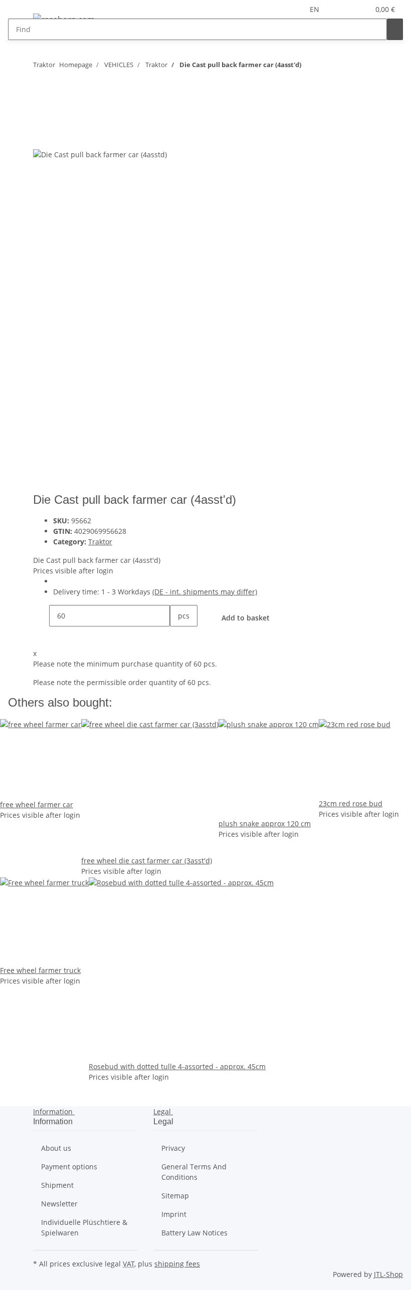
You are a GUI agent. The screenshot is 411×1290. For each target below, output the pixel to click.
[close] (41, 116)
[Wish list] (357, 9)
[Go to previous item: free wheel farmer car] (327, 67)
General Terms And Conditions (194, 1172)
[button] (341, 9)
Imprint (173, 1214)
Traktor (100, 541)
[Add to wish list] (59, 137)
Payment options (69, 1166)
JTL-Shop (388, 1274)
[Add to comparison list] (41, 137)
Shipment (57, 1185)
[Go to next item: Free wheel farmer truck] (309, 67)
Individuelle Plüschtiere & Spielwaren (84, 1227)
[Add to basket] (41, 99)
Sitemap (175, 1195)
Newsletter (59, 1203)
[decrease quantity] (41, 615)
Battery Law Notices (194, 1232)
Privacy (173, 1148)
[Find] (395, 29)
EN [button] (315, 9)
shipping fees (177, 1263)
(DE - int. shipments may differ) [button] (204, 591)
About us (56, 1148)
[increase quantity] (178, 637)
